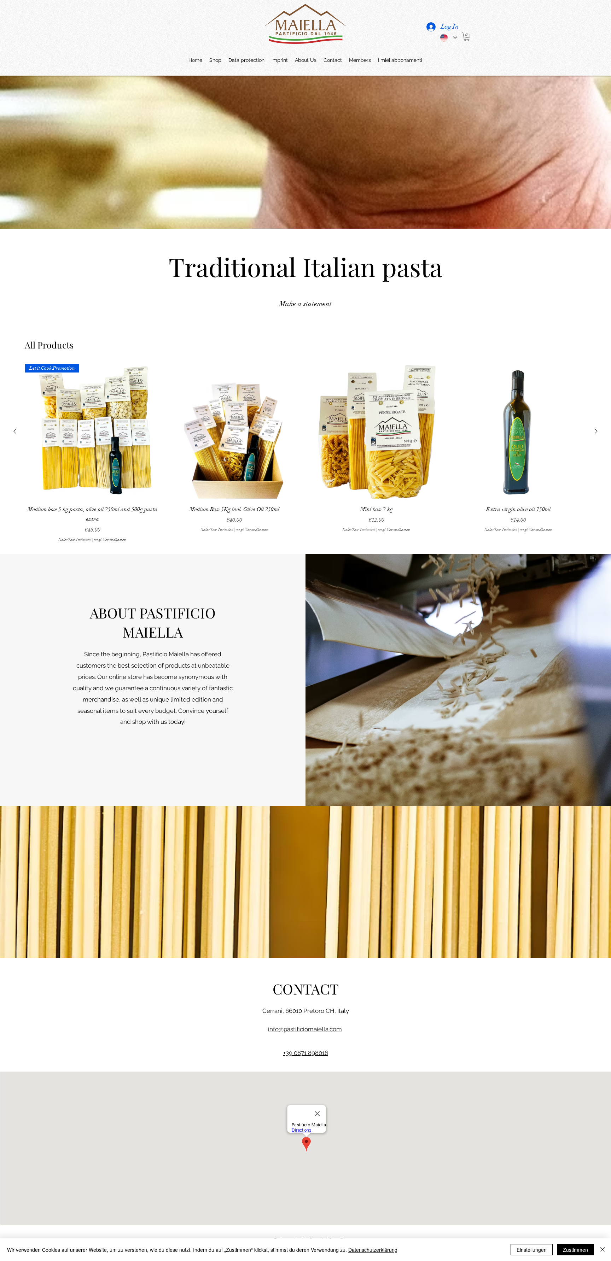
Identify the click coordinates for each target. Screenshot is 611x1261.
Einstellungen (532, 1249)
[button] (467, 37)
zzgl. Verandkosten (110, 539)
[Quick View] (234, 431)
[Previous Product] (15, 431)
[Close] (602, 1249)
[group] (305, 453)
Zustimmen (575, 1249)
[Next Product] (596, 431)
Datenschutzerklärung (372, 1249)
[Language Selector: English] (448, 37)
